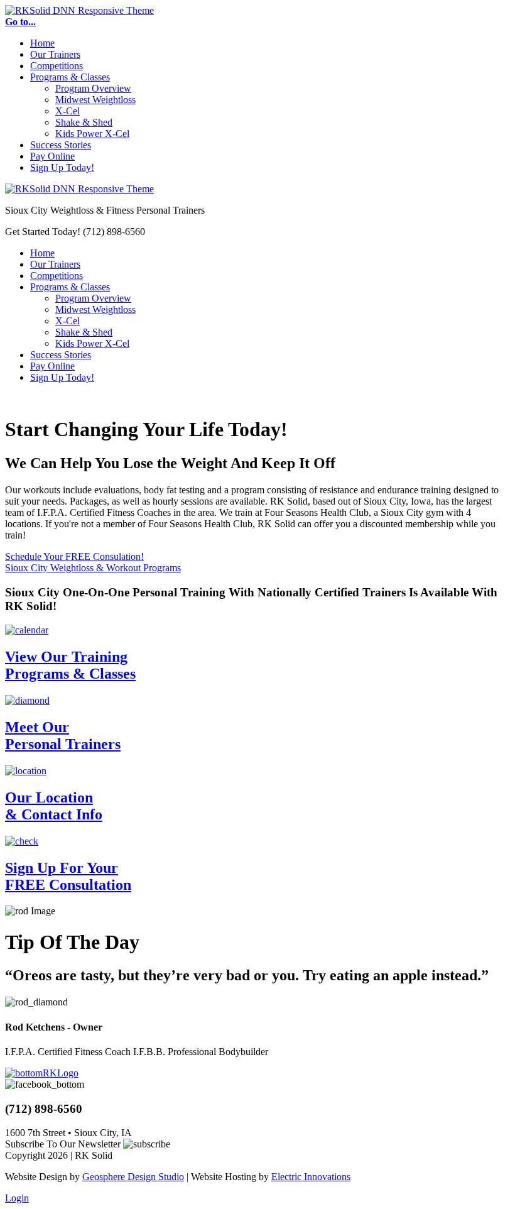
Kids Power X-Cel (92, 133)
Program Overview (93, 88)
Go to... (20, 21)
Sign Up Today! (62, 167)
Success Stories (60, 145)
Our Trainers (55, 54)
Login (17, 1198)
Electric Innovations (310, 1176)
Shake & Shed (83, 122)
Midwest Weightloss (95, 99)
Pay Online (52, 156)
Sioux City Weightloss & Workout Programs (93, 567)
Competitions (56, 65)
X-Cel (67, 111)
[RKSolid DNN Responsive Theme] (79, 10)
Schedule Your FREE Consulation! (74, 556)
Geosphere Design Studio (133, 1176)
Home (42, 43)
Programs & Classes (70, 77)
